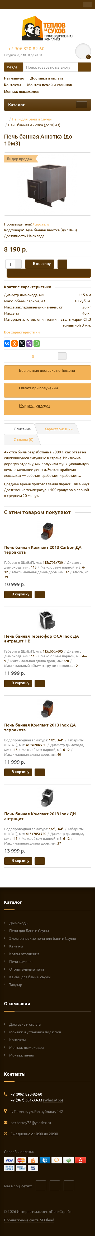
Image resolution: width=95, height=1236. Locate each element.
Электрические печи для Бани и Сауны (42, 938)
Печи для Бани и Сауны (29, 930)
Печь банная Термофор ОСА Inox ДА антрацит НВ (41, 638)
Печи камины (20, 961)
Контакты (12, 84)
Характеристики (59, 428)
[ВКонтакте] (7, 343)
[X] (22, 343)
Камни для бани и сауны (30, 976)
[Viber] (29, 343)
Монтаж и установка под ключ (35, 1031)
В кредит (20, 272)
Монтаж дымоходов (21, 91)
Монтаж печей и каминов (49, 84)
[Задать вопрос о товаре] (62, 356)
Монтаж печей (21, 1055)
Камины (16, 945)
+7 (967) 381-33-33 (37, 1100)
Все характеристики (22, 331)
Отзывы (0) (24, 439)
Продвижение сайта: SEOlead (29, 1219)
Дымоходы (18, 922)
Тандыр (15, 984)
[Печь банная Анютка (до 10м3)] (47, 184)
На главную (14, 78)
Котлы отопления (24, 953)
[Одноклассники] (14, 343)
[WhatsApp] (37, 343)
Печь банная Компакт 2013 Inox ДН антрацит (40, 816)
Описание (22, 428)
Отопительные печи (26, 969)
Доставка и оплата (46, 78)
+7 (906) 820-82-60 (26, 1094)
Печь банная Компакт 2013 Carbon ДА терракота (43, 549)
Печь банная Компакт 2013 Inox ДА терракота (40, 727)
